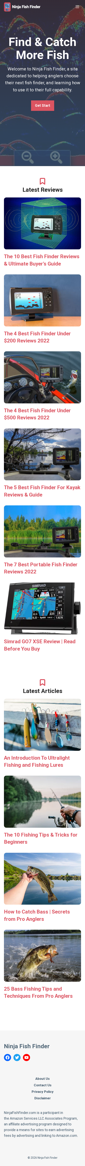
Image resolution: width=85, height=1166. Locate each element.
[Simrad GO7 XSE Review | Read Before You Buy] (42, 631)
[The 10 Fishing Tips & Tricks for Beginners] (42, 825)
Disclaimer (42, 1098)
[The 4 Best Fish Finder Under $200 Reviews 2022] (42, 323)
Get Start (42, 105)
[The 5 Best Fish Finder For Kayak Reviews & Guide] (42, 477)
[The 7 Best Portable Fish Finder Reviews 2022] (42, 554)
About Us (42, 1079)
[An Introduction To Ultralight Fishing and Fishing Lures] (42, 748)
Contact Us (42, 1085)
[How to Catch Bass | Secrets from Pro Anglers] (42, 902)
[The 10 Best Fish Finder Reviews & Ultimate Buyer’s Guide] (42, 246)
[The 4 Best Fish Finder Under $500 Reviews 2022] (42, 400)
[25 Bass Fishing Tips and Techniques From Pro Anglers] (42, 979)
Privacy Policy (43, 1092)
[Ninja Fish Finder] (22, 7)
